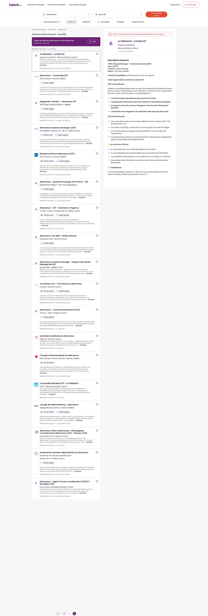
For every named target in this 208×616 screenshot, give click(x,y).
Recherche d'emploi (39, 29)
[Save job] (97, 54)
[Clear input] (89, 14)
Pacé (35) (52, 29)
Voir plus (43, 65)
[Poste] (64, 14)
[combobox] (66, 14)
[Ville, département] (116, 14)
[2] (74, 613)
